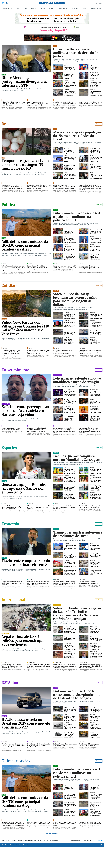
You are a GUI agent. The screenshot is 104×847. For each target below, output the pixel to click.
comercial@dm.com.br (77, 840)
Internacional (74, 8)
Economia (33, 8)
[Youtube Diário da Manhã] (101, 841)
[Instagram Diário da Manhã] (99, 841)
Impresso (99, 3)
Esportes (42, 8)
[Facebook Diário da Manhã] (96, 841)
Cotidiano (51, 8)
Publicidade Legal (96, 8)
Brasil (25, 8)
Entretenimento (62, 8)
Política (18, 8)
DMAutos (84, 8)
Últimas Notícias (7, 8)
